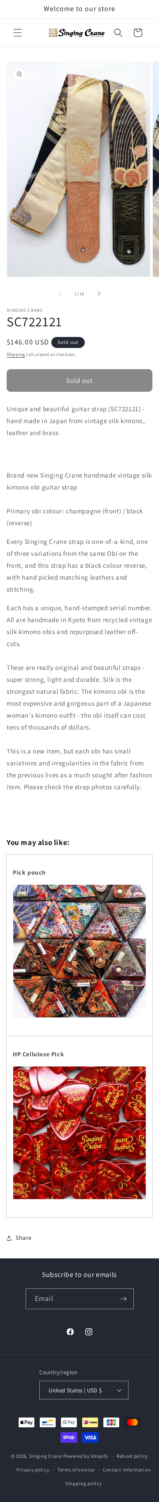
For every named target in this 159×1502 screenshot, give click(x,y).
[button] (17, 32)
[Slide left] (60, 293)
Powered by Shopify (86, 1456)
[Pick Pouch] (79, 1017)
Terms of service (76, 1470)
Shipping (16, 354)
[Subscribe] (123, 1298)
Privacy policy (32, 1470)
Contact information (127, 1470)
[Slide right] (99, 293)
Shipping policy (83, 1483)
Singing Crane (45, 1456)
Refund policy (132, 1456)
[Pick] (79, 1199)
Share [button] (23, 1238)
